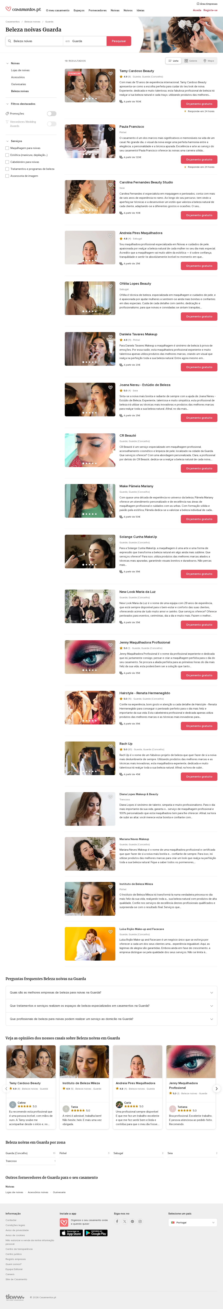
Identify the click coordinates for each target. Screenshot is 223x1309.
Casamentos (13, 21)
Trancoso (11, 1161)
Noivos (128, 10)
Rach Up (126, 744)
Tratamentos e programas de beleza (32, 169)
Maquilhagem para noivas (25, 148)
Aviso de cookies (15, 1235)
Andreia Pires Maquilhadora (141, 233)
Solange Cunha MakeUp (138, 537)
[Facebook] (117, 1221)
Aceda (197, 10)
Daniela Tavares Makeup (138, 334)
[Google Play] (95, 1235)
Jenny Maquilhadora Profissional (145, 642)
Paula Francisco (132, 127)
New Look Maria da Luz (138, 592)
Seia (170, 1153)
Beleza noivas (33, 21)
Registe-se (210, 10)
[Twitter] (125, 1221)
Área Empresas (208, 3)
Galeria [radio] (193, 60)
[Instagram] (140, 1221)
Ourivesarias (18, 84)
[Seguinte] (217, 1089)
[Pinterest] (132, 1221)
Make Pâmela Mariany (136, 486)
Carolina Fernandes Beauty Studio (146, 182)
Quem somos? (13, 1264)
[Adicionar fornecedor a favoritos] (110, 73)
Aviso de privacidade (17, 1230)
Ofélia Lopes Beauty (135, 284)
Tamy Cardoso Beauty (137, 71)
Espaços (79, 10)
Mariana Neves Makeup (134, 839)
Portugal (181, 1222)
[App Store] (71, 1235)
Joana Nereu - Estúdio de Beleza (145, 385)
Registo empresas (16, 1259)
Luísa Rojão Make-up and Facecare (142, 929)
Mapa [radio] (211, 60)
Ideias (140, 10)
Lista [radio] (175, 60)
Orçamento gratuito (199, 104)
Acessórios (18, 77)
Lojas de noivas (20, 70)
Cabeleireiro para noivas (24, 162)
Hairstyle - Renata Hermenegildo (145, 693)
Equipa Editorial (14, 1269)
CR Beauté (128, 435)
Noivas (115, 10)
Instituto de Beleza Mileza (136, 884)
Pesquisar (119, 41)
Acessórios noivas (38, 1192)
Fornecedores (98, 10)
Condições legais (15, 1225)
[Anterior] (6, 1089)
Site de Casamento (16, 1279)
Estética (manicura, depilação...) (29, 155)
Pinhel (63, 1153)
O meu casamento (58, 10)
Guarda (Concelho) (17, 1153)
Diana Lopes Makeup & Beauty (139, 794)
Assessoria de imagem (24, 176)
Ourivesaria (59, 1192)
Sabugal (118, 1153)
